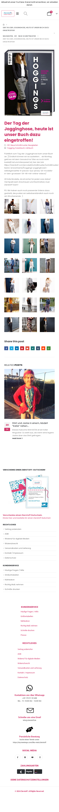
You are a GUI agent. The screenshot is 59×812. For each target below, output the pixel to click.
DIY (8, 145)
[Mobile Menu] (18, 13)
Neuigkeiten (33, 145)
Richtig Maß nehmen (14, 584)
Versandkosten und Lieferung (18, 548)
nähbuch (29, 148)
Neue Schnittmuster (19, 145)
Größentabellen (12, 575)
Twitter (11, 348)
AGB (7, 534)
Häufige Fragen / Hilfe (14, 570)
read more (17, 438)
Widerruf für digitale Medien (17, 538)
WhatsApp (49, 348)
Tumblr (38, 348)
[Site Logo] (7, 13)
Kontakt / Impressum (14, 553)
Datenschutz (10, 558)
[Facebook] (17, 757)
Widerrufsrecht (11, 543)
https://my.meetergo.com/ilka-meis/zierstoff (29, 742)
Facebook (6, 348)
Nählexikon (10, 579)
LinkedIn (17, 348)
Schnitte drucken (12, 589)
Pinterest (22, 348)
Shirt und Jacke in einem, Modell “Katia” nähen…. (30, 424)
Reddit (43, 348)
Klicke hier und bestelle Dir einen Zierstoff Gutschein (27, 516)
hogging (10, 148)
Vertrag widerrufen (13, 529)
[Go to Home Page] (3, 24)
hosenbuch (20, 148)
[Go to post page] (29, 394)
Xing (33, 348)
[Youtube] (32, 757)
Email (27, 348)
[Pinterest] (25, 757)
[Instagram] (40, 757)
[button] (25, 13)
